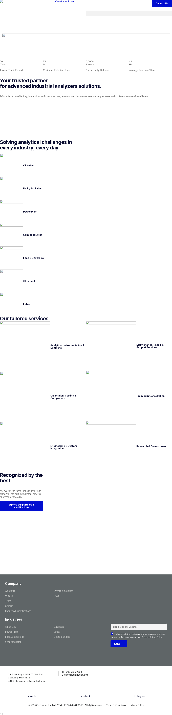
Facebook (85, 696)
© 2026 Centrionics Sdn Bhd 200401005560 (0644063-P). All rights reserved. (65, 705)
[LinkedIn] (32, 691)
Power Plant (30, 211)
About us (10, 590)
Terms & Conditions (116, 705)
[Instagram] (140, 691)
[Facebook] (85, 691)
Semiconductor (32, 234)
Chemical (29, 281)
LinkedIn (31, 696)
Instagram (140, 696)
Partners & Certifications (18, 611)
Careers (9, 605)
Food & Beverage (33, 257)
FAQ (56, 595)
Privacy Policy (137, 705)
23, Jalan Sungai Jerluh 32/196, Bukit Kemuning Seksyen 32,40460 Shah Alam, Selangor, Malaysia (26, 677)
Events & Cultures (63, 590)
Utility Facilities (32, 188)
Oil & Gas (28, 165)
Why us (9, 595)
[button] (129, 13)
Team (8, 600)
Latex (26, 304)
